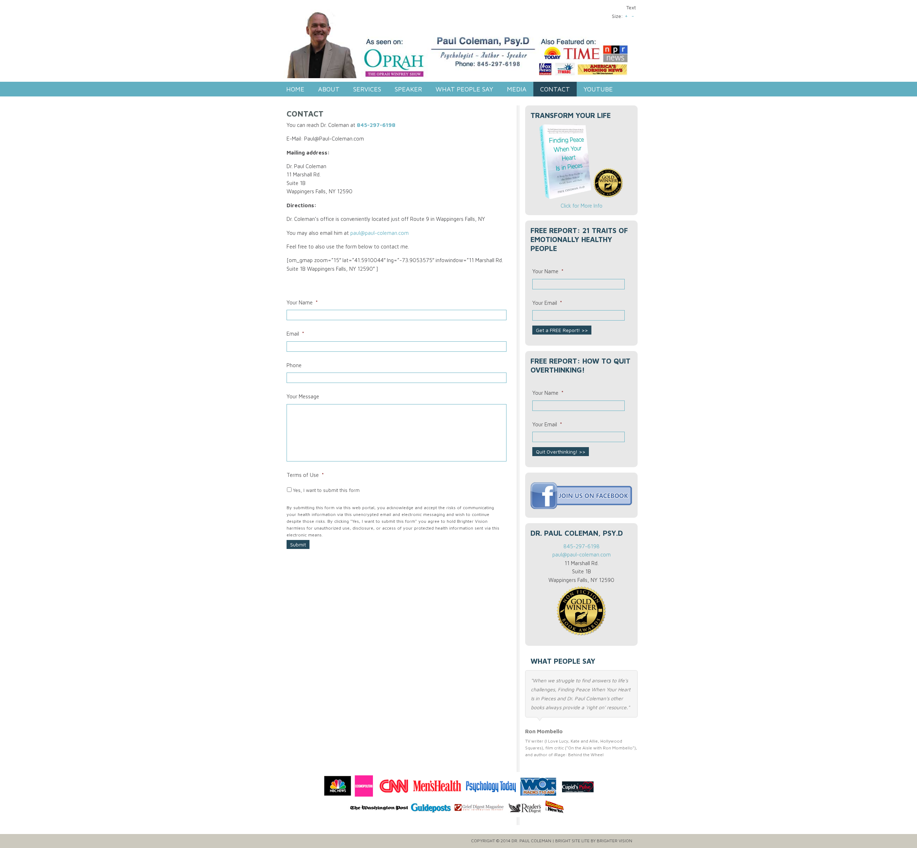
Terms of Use (305, 475)
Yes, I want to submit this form (326, 490)
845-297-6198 (376, 125)
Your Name (302, 302)
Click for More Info (581, 206)
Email (295, 334)
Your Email (547, 303)
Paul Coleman (460, 46)
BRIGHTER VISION (614, 840)
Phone (294, 365)
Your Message (303, 396)
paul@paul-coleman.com (379, 233)
